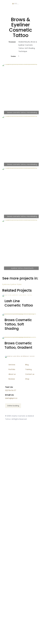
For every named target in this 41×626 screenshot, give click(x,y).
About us (12, 374)
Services (12, 365)
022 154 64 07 (10, 390)
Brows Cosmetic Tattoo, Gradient (18, 345)
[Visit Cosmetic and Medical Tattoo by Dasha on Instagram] (20, 554)
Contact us (29, 374)
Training (28, 369)
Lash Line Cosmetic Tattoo (19, 303)
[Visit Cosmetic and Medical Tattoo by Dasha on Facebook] (20, 502)
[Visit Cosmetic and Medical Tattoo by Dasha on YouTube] (20, 450)
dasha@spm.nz (11, 398)
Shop (27, 379)
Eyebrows (6, 284)
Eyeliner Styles (16, 284)
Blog (27, 365)
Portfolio (12, 369)
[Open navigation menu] (35, 3)
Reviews (12, 379)
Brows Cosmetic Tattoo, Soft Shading (18, 324)
